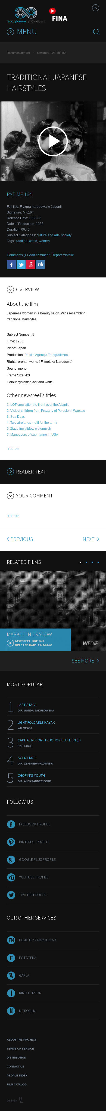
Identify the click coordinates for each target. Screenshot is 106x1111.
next (89, 539)
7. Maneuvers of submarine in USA (32, 435)
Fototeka (27, 957)
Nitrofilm (27, 1010)
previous (21, 539)
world (33, 241)
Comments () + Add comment (28, 255)
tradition (21, 241)
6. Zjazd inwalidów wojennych (29, 429)
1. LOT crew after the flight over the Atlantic (38, 405)
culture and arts (48, 235)
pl (95, 7)
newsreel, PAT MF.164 (51, 52)
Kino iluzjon (30, 993)
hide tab (13, 448)
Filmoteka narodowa (37, 939)
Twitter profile (32, 894)
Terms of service (20, 1048)
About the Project (21, 1039)
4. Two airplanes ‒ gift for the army (32, 423)
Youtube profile (33, 877)
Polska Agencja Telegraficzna (46, 355)
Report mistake (63, 255)
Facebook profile (34, 824)
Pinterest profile (34, 841)
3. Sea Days (16, 417)
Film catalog (17, 1084)
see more (82, 660)
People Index (17, 1075)
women (44, 241)
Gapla (24, 975)
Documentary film (18, 52)
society (66, 235)
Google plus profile (37, 859)
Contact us (15, 1066)
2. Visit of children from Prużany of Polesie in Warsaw (46, 411)
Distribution (16, 1057)
